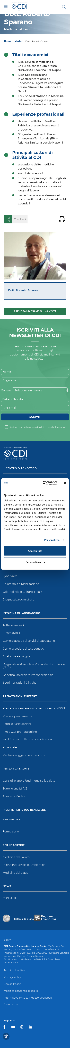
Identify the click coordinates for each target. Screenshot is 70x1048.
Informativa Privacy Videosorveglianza (28, 997)
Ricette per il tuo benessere (24, 809)
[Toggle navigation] (6, 6)
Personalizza (51, 540)
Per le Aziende (14, 845)
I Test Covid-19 (12, 633)
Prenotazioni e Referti (20, 696)
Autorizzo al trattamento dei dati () (38, 427)
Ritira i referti (11, 747)
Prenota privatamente (17, 716)
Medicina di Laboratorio (21, 613)
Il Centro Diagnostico (20, 468)
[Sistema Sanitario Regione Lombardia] (35, 918)
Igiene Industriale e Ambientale (24, 864)
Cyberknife (10, 576)
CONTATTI (9, 898)
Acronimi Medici (14, 796)
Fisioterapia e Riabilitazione (21, 584)
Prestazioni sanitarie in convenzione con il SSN (34, 708)
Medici (18, 41)
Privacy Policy (12, 977)
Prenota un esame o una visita (35, 311)
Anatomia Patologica (17, 656)
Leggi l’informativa (55, 427)
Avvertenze (11, 1004)
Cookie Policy (12, 984)
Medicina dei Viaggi (16, 872)
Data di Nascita (12, 399)
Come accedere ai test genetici (24, 648)
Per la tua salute (16, 768)
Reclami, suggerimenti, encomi (24, 755)
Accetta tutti (35, 550)
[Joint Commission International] (6, 918)
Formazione (11, 831)
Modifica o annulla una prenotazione (27, 739)
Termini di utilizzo (15, 970)
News (7, 886)
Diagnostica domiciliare (18, 599)
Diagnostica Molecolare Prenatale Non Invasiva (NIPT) (34, 666)
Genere (6, 390)
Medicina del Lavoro (16, 857)
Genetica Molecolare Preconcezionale (28, 675)
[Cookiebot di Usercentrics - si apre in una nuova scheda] (43, 483)
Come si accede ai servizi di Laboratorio (29, 640)
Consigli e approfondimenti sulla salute (29, 780)
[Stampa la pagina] (62, 219)
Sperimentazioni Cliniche (20, 682)
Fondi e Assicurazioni (17, 724)
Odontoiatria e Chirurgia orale (22, 591)
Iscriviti (35, 416)
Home (7, 41)
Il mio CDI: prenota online (20, 731)
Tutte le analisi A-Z (15, 625)
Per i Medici (11, 819)
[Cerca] (64, 7)
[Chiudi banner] (65, 483)
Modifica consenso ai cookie (21, 990)
